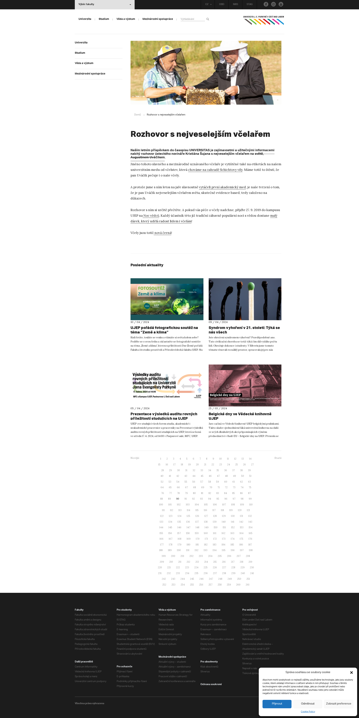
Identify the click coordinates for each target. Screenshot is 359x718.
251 (248, 578)
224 (196, 567)
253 (173, 584)
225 (206, 567)
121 (248, 510)
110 (251, 504)
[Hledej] (208, 19)
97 (234, 498)
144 (161, 527)
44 (193, 476)
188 (161, 550)
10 (220, 458)
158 (188, 533)
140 (224, 521)
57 (201, 481)
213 (197, 561)
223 (187, 567)
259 (229, 584)
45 (202, 476)
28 (162, 470)
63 (249, 481)
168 (179, 538)
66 (178, 487)
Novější (135, 458)
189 (170, 550)
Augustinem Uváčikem (148, 158)
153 (241, 527)
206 (229, 556)
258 (220, 584)
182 (206, 544)
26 (244, 464)
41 (170, 476)
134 (170, 521)
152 (233, 527)
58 (209, 481)
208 (248, 556)
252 (164, 584)
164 (241, 533)
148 (197, 527)
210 (171, 561)
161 (214, 533)
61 (233, 481)
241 (252, 573)
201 (182, 556)
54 (178, 481)
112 (171, 510)
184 (223, 544)
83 (217, 493)
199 (164, 556)
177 (162, 544)
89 (169, 498)
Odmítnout (307, 704)
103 (188, 504)
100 (161, 504)
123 (170, 516)
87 (249, 493)
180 (188, 544)
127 (206, 516)
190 (179, 550)
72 (226, 487)
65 (170, 487)
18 (182, 464)
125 (188, 516)
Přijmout (277, 704)
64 (162, 487)
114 (188, 510)
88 (161, 498)
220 (160, 567)
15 (159, 464)
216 (224, 561)
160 (206, 533)
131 (241, 516)
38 (241, 470)
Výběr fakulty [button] (86, 4)
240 (243, 573)
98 (242, 498)
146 (179, 527)
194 (215, 550)
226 (215, 567)
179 (179, 544)
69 (202, 487)
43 (185, 476)
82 (209, 493)
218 (241, 561)
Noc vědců (151, 216)
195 (223, 550)
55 (186, 481)
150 (215, 527)
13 (243, 458)
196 (233, 550)
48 (226, 476)
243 (173, 578)
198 (251, 550)
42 (177, 476)
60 (225, 481)
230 (252, 567)
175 (241, 538)
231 (160, 573)
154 (250, 527)
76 (162, 493)
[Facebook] (266, 4)
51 (250, 476)
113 (180, 510)
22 (212, 464)
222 (178, 567)
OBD (221, 4)
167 (170, 538)
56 (193, 481)
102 (179, 504)
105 (206, 504)
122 (162, 516)
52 (162, 481)
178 (170, 544)
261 (247, 584)
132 (250, 516)
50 (242, 476)
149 (206, 527)
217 (232, 561)
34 (209, 470)
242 (164, 578)
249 (230, 578)
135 (179, 521)
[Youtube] (281, 4)
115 (197, 510)
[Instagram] (273, 4)
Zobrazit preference (338, 704)
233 (178, 573)
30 (178, 470)
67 (186, 487)
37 (233, 470)
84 (225, 493)
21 (205, 464)
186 (241, 544)
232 (169, 573)
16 (167, 464)
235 (196, 573)
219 (250, 561)
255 (192, 584)
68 (194, 487)
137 (197, 521)
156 (170, 533)
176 (250, 538)
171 (206, 538)
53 (170, 481)
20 (197, 464)
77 (170, 493)
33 (201, 470)
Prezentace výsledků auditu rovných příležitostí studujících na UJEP (164, 416)
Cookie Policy (308, 711)
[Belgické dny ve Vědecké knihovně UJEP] (245, 385)
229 (242, 567)
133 (161, 521)
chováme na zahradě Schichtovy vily (215, 170)
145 (170, 527)
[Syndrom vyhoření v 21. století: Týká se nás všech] (245, 299)
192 (196, 550)
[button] (351, 672)
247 (211, 578)
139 (215, 521)
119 (231, 510)
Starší (277, 458)
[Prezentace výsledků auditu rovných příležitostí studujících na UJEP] (167, 385)
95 (217, 498)
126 (197, 516)
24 (228, 464)
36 (225, 470)
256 (201, 584)
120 (240, 510)
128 (215, 516)
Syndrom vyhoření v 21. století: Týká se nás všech (244, 329)
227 (224, 567)
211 (179, 561)
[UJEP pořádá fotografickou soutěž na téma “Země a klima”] (167, 299)
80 (194, 493)
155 (161, 533)
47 (218, 476)
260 (238, 584)
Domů (137, 115)
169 (189, 538)
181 (197, 544)
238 (224, 573)
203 (201, 556)
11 (228, 458)
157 (179, 533)
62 (241, 481)
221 (169, 567)
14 (250, 458)
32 (194, 470)
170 (198, 538)
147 (188, 527)
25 (236, 464)
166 (161, 538)
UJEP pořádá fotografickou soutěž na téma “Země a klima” (164, 329)
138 (206, 521)
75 (250, 487)
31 (186, 470)
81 (202, 493)
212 (188, 561)
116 (205, 510)
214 (206, 561)
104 (197, 504)
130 (233, 516)
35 (217, 470)
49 (234, 476)
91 (185, 498)
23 (220, 464)
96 (225, 498)
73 (234, 487)
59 (217, 481)
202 (191, 556)
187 (250, 544)
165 (250, 533)
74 (242, 487)
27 (252, 464)
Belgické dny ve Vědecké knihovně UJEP (240, 416)
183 (214, 544)
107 (224, 504)
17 (174, 464)
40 (161, 476)
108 (233, 504)
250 (239, 578)
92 (193, 498)
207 (239, 556)
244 (182, 578)
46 (210, 476)
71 (218, 487)
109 (242, 504)
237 (215, 573)
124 (179, 516)
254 (183, 584)
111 (163, 510)
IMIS (235, 4)
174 (232, 538)
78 (178, 493)
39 (249, 470)
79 (186, 493)
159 (197, 533)
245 (192, 578)
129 (224, 516)
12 (235, 458)
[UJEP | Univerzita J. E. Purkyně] (263, 21)
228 (233, 567)
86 (241, 493)
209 (162, 561)
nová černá (162, 233)
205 (220, 556)
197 (242, 550)
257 (210, 584)
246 (201, 578)
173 (223, 538)
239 (233, 573)
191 (187, 550)
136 (188, 521)
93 (201, 498)
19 (189, 464)
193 (205, 550)
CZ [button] (206, 4)
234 (187, 573)
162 (223, 533)
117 (214, 510)
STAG (250, 4)
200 (173, 556)
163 (232, 533)
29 (170, 470)
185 (232, 544)
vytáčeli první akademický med (222, 187)
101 (170, 504)
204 (210, 556)
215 (215, 561)
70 (210, 487)
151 (224, 527)
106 (215, 504)
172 (215, 538)
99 (250, 498)
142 (241, 521)
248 (220, 578)
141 (232, 521)
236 (206, 573)
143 (250, 521)
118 (222, 510)
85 (233, 493)
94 (209, 498)
